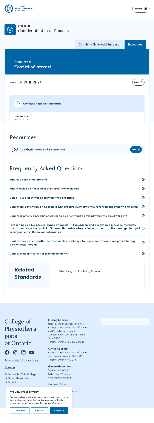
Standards (24, 25)
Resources (135, 44)
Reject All (39, 410)
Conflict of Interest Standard (44, 30)
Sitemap (10, 367)
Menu (138, 8)
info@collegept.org (61, 377)
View (134, 149)
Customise (20, 410)
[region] (39, 402)
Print (136, 82)
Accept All (59, 410)
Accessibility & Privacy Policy (21, 360)
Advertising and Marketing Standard (80, 271)
